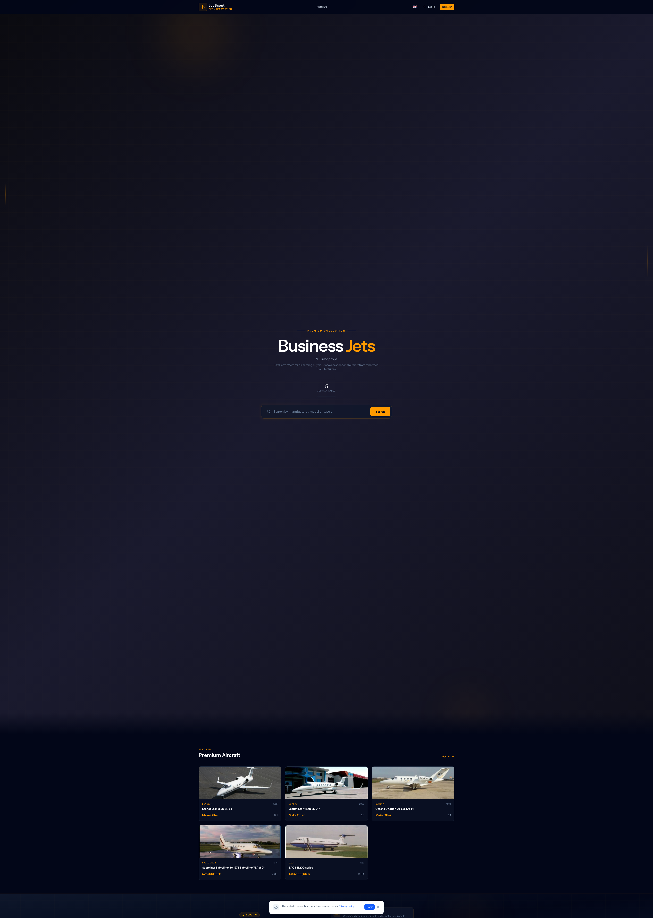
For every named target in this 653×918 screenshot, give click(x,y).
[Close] (378, 907)
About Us (322, 6)
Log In (431, 6)
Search (380, 411)
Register (447, 6)
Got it (369, 906)
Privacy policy (346, 906)
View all (445, 756)
